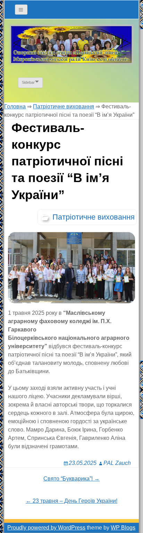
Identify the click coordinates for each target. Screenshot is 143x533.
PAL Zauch (117, 463)
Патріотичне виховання (93, 217)
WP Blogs (123, 528)
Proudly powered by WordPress (46, 528)
